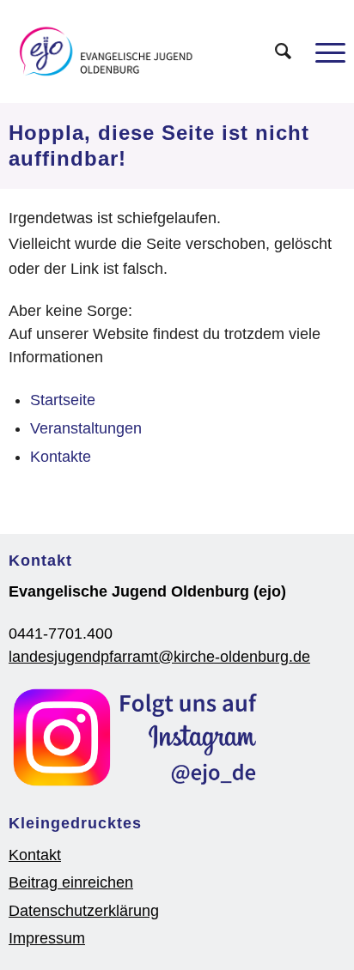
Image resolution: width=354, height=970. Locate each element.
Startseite (62, 400)
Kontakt (35, 855)
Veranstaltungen (86, 428)
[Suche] (274, 51)
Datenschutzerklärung (84, 910)
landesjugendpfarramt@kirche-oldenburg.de (159, 656)
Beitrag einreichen (71, 882)
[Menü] (321, 51)
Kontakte (60, 456)
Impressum (47, 938)
